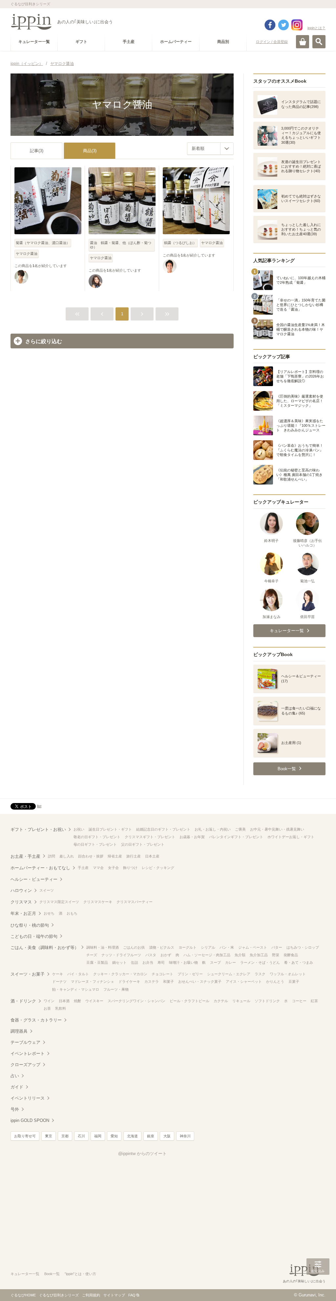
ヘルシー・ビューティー (33, 879)
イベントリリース (27, 1098)
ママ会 (98, 868)
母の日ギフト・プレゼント (95, 844)
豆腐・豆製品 (97, 962)
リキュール (241, 1001)
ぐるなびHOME (23, 1295)
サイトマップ (114, 1295)
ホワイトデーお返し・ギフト (290, 837)
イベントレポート (27, 1053)
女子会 (113, 868)
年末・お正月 (23, 913)
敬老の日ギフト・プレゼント (97, 837)
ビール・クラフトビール (189, 1001)
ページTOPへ (317, 1286)
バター (276, 947)
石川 (81, 1136)
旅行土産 (133, 856)
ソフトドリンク (267, 1001)
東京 (48, 1136)
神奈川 (185, 1136)
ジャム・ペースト (252, 947)
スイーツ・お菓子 (27, 974)
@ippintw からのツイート (142, 1153)
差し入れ (66, 856)
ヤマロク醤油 (26, 254)
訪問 (51, 856)
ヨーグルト (187, 947)
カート (302, 41)
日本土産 (152, 856)
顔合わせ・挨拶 (90, 856)
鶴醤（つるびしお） (180, 243)
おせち (49, 913)
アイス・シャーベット (244, 981)
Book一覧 (52, 1274)
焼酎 (77, 1001)
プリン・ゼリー (190, 974)
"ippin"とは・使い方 (80, 1274)
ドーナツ (59, 981)
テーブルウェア (25, 1042)
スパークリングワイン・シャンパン (136, 1001)
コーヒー (299, 1001)
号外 (14, 1109)
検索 (319, 41)
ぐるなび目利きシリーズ (59, 1295)
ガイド (16, 1086)
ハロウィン (21, 890)
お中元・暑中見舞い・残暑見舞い (277, 829)
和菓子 (168, 981)
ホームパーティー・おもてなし (40, 867)
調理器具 (19, 1031)
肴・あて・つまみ (298, 962)
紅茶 (314, 1001)
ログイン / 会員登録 (272, 42)
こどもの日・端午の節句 (33, 936)
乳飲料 (60, 1008)
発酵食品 (291, 955)
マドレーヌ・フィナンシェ (92, 981)
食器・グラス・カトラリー (36, 1020)
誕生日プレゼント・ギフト (110, 829)
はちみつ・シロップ (302, 947)
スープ (215, 962)
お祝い (79, 829)
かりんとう (275, 981)
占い (14, 1075)
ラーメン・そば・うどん (260, 962)
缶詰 (134, 962)
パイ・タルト (78, 974)
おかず (165, 955)
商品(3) (89, 150)
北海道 (132, 1136)
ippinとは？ (316, 28)
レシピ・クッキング (158, 868)
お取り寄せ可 (25, 1136)
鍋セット (119, 962)
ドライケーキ (129, 981)
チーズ (91, 955)
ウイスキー (94, 1001)
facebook (270, 25)
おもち (72, 913)
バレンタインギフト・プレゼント (236, 837)
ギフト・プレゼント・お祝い (38, 829)
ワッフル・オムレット (288, 974)
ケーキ (57, 974)
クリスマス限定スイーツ (59, 902)
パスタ (150, 955)
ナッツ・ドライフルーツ (121, 955)
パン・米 (227, 947)
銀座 (150, 1136)
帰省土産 (115, 856)
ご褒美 (240, 829)
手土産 (83, 868)
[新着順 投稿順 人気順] (210, 148)
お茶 (47, 1008)
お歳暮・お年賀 (192, 837)
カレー (230, 962)
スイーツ (46, 890)
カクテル (221, 1001)
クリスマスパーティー (134, 902)
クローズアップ (25, 1064)
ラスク (260, 974)
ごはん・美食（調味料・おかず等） (44, 947)
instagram (297, 25)
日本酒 (64, 1001)
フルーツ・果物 (116, 989)
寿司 (161, 962)
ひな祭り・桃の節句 (29, 925)
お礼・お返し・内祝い (213, 829)
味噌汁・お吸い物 (183, 962)
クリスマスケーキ (97, 902)
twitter (283, 25)
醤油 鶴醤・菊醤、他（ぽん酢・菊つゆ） (120, 245)
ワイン (49, 1001)
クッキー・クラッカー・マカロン (120, 974)
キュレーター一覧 (24, 1274)
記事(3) (36, 150)
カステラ (151, 981)
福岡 (97, 1136)
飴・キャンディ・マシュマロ (75, 989)
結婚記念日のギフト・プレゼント (163, 829)
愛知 (114, 1136)
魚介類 (240, 955)
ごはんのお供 (134, 947)
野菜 (275, 955)
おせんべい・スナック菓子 (199, 981)
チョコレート (162, 974)
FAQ (132, 1295)
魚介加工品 (259, 955)
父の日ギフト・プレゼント (142, 844)
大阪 (167, 1136)
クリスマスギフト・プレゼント (150, 837)
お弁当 (147, 962)
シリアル (208, 947)
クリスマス (21, 901)
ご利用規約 (91, 1295)
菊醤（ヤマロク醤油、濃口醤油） (43, 243)
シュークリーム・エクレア (228, 974)
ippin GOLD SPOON (29, 1120)
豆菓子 (293, 981)
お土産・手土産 (25, 856)
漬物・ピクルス (161, 947)
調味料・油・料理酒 (102, 947)
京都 (65, 1136)
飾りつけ (130, 868)
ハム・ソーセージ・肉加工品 (206, 955)
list (39, 806)
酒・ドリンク (23, 1001)
